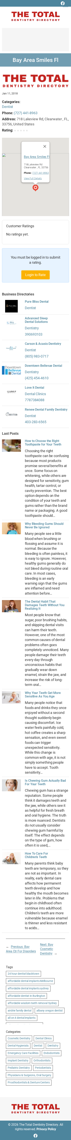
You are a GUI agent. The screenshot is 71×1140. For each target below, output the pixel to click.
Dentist (7, 107)
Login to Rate (35, 275)
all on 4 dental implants (22, 1017)
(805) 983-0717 (37, 356)
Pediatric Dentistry (19, 1067)
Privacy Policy (46, 1129)
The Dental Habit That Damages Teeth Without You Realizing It (44, 605)
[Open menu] (65, 4)
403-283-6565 (35, 422)
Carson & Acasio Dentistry (43, 344)
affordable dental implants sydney (28, 988)
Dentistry (32, 328)
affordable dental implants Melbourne (30, 980)
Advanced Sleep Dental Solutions (36, 320)
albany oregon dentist (49, 1010)
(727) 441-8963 (25, 113)
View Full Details (33, 178)
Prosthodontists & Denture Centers (29, 1082)
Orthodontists (42, 1060)
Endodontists (52, 1053)
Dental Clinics (35, 394)
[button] (35, 188)
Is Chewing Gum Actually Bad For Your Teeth (45, 782)
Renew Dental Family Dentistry (46, 409)
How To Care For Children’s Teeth (36, 855)
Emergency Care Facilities (23, 1053)
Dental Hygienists (18, 1045)
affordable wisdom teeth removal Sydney (32, 1003)
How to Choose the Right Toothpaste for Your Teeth (43, 442)
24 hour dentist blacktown (23, 973)
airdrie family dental (19, 1010)
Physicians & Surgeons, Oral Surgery (29, 1075)
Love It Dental (34, 387)
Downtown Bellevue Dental (43, 366)
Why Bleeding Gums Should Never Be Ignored (44, 525)
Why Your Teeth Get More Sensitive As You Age (43, 694)
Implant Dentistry (18, 1060)
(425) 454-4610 (37, 378)
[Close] (45, 146)
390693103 (33, 334)
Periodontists (43, 1067)
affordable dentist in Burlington (26, 995)
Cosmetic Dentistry (19, 1038)
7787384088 (34, 400)
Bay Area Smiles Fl (37, 157)
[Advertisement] (35, 41)
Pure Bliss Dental (37, 301)
